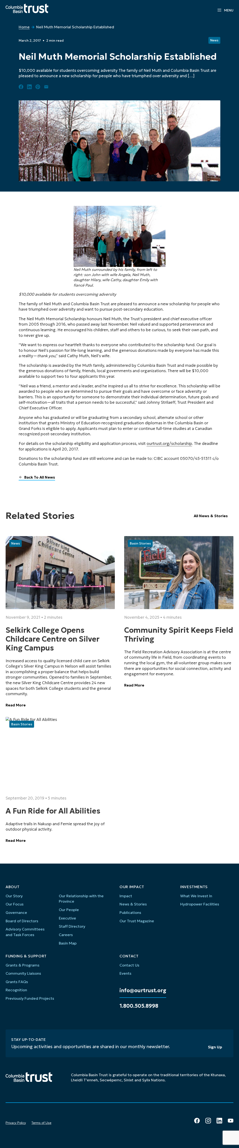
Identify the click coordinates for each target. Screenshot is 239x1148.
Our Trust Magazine (137, 921)
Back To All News (39, 477)
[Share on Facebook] (21, 86)
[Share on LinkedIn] (29, 86)
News (214, 40)
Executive (67, 918)
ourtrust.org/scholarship (169, 443)
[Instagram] (208, 1120)
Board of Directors (22, 921)
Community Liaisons (23, 973)
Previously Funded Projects (30, 998)
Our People (69, 909)
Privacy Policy (16, 1123)
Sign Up (215, 1047)
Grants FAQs (17, 981)
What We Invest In (196, 896)
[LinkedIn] (219, 1120)
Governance (16, 912)
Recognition (16, 990)
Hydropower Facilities (199, 904)
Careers (66, 934)
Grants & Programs (22, 965)
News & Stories (133, 904)
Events (125, 973)
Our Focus (15, 904)
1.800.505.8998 (139, 1006)
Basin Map (68, 943)
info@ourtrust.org (143, 991)
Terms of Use (41, 1123)
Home (24, 27)
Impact (126, 896)
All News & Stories (211, 515)
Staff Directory (72, 926)
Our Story (14, 896)
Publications (130, 912)
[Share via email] (46, 86)
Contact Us (129, 965)
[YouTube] (230, 1120)
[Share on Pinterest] (37, 86)
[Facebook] (197, 1120)
